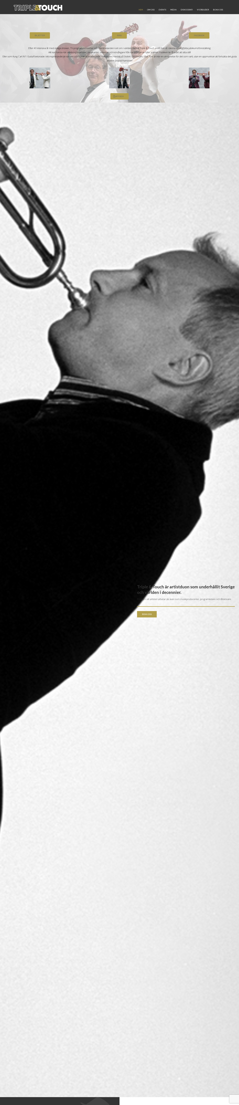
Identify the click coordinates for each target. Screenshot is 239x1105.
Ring (119, 35)
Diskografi (187, 9)
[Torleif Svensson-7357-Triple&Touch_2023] (199, 78)
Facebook (199, 35)
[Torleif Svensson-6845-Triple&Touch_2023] (39, 78)
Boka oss (218, 9)
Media (173, 9)
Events (162, 9)
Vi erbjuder (203, 9)
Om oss (151, 9)
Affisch (119, 96)
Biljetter (40, 35)
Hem (141, 9)
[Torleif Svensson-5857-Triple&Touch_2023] (119, 78)
